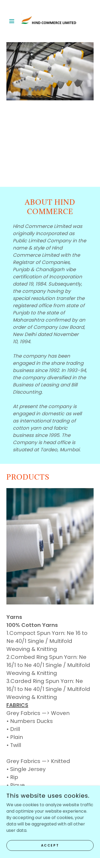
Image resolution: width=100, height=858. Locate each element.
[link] (50, 21)
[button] (12, 21)
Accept (50, 845)
